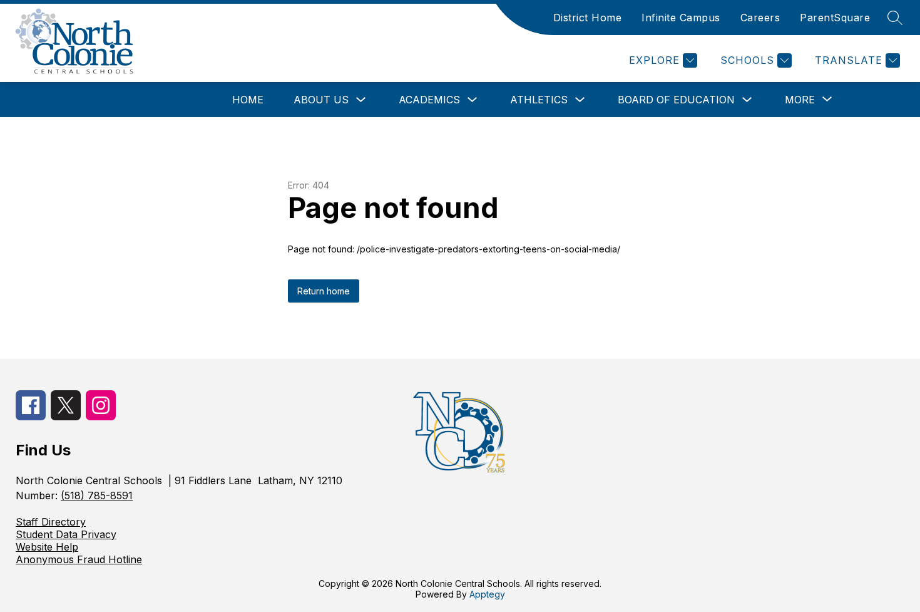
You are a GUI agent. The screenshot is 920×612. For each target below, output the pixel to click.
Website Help (47, 547)
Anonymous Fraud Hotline (79, 559)
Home (247, 99)
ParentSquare (835, 17)
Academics (429, 99)
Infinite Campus (680, 17)
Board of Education (676, 99)
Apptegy (487, 594)
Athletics (539, 99)
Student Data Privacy (66, 534)
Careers (760, 17)
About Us (321, 99)
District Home (587, 17)
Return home (323, 291)
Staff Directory (51, 522)
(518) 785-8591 (97, 495)
